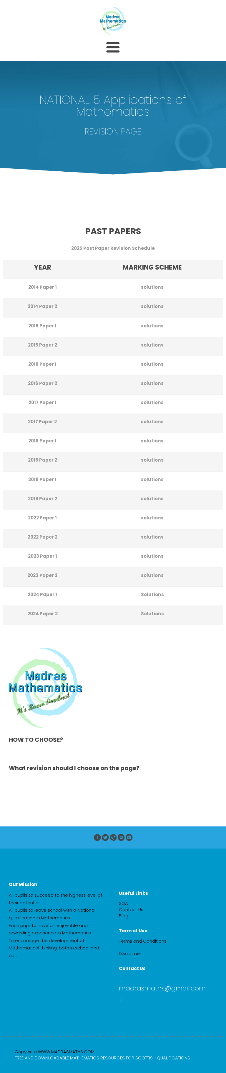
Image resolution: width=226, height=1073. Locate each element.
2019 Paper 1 (42, 479)
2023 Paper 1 (42, 556)
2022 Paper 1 (42, 518)
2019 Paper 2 (42, 499)
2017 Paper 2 (42, 422)
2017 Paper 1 (42, 402)
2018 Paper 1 (42, 441)
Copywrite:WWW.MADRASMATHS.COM (54, 1052)
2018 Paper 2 (42, 460)
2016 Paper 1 (42, 364)
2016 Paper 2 (42, 383)
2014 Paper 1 (42, 287)
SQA (123, 903)
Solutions (152, 594)
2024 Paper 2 (42, 614)
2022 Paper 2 (42, 537)
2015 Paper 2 (42, 345)
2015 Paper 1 (42, 326)
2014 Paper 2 (42, 306)
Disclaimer (130, 953)
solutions (152, 287)
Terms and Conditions (143, 941)
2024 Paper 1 (42, 594)
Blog (123, 916)
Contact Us (131, 910)
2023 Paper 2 (42, 575)
